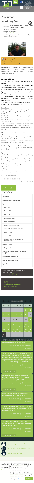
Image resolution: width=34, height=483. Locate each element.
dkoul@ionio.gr (14, 33)
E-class (6, 281)
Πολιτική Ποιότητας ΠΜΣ (10, 260)
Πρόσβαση (6, 264)
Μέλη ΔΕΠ (7, 207)
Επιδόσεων (22, 479)
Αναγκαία (14, 479)
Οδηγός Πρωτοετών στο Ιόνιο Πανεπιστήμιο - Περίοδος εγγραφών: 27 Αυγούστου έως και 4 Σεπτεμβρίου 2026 (17, 408)
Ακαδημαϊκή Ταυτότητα (10, 286)
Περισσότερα (4, 470)
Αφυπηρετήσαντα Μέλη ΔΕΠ (12, 225)
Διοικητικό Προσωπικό (10, 236)
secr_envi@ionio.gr (12, 274)
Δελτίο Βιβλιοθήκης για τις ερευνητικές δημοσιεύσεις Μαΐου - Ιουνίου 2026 (15, 395)
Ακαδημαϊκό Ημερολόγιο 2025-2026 (13, 342)
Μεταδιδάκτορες (8, 232)
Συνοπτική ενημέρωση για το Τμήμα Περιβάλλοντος (14, 252)
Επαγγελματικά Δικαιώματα (11, 200)
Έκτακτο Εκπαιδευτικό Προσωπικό (13, 228)
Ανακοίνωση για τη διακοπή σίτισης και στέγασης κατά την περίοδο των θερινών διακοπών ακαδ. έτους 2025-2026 (15, 378)
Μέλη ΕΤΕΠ (7, 214)
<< (3, 301)
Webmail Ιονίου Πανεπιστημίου (12, 284)
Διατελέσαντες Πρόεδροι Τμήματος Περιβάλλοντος (13, 240)
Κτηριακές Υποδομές (10, 248)
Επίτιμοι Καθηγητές (9, 221)
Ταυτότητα (5, 196)
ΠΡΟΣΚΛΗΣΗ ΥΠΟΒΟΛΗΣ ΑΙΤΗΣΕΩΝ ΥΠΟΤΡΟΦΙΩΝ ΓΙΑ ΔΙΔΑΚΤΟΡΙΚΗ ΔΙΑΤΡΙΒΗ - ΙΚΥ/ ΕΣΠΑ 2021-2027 (16, 423)
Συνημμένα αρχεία (9, 371)
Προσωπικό (6, 204)
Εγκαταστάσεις (7, 244)
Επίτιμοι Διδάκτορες (9, 218)
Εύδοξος (6, 283)
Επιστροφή (8, 188)
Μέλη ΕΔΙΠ (7, 211)
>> (30, 301)
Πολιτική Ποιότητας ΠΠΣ (10, 256)
